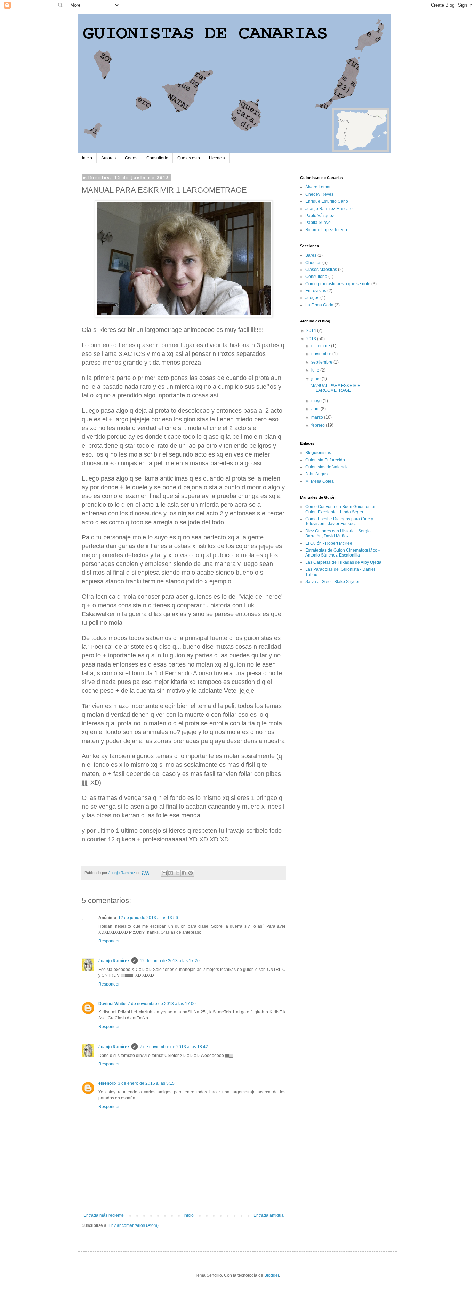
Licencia (217, 158)
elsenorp (107, 1083)
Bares (310, 255)
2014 (311, 330)
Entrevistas (315, 290)
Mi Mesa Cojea (319, 481)
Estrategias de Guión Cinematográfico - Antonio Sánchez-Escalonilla (342, 553)
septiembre (322, 362)
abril (316, 408)
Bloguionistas (318, 452)
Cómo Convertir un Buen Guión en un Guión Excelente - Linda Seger (341, 509)
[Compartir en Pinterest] (190, 873)
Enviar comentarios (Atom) (133, 1225)
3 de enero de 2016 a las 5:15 (146, 1083)
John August (317, 474)
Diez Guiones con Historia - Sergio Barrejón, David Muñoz (338, 533)
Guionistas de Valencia (327, 467)
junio (316, 378)
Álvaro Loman (318, 187)
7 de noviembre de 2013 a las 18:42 (174, 1046)
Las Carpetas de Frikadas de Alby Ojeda (343, 562)
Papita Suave (318, 222)
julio (315, 370)
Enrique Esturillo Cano (326, 201)
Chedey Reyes (319, 194)
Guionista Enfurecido (325, 460)
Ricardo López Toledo (326, 229)
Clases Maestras (321, 269)
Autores (108, 158)
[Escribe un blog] (170, 873)
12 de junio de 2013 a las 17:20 (170, 960)
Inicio (87, 158)
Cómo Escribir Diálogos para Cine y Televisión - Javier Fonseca (339, 521)
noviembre (321, 353)
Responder (109, 941)
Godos (131, 158)
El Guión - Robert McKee (328, 543)
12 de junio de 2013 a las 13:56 (148, 917)
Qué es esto (188, 158)
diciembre (321, 345)
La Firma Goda (319, 305)
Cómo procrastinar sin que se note (337, 283)
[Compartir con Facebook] (183, 873)
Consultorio (157, 158)
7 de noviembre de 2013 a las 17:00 (162, 1003)
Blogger (271, 1275)
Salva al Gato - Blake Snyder (332, 581)
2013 (311, 338)
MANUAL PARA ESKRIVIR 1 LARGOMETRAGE (337, 388)
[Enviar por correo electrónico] (164, 873)
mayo (317, 400)
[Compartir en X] (177, 873)
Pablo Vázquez (319, 215)
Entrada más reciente (103, 1215)
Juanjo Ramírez (113, 960)
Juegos (312, 297)
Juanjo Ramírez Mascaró (329, 208)
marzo (317, 417)
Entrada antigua (268, 1215)
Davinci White (112, 1003)
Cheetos (313, 262)
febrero (318, 425)
